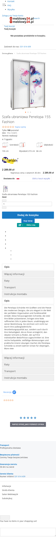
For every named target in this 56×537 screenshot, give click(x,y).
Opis (7, 266)
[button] (25, 112)
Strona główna (7, 53)
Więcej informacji (14, 274)
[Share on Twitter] (8, 236)
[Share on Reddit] (13, 259)
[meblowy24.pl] (21, 20)
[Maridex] (10, 165)
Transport (10, 287)
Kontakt (10, 1)
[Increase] (4, 208)
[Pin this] (8, 244)
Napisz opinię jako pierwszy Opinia (28, 424)
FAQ (9, 5)
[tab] (28, 267)
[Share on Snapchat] (13, 255)
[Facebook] (8, 231)
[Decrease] (4, 200)
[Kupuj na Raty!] (28, 226)
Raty (7, 280)
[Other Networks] (8, 248)
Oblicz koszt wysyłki (41, 178)
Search (36, 18)
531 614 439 (25, 46)
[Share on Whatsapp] (13, 251)
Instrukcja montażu (15, 294)
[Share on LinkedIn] (8, 240)
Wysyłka (11, 9)
